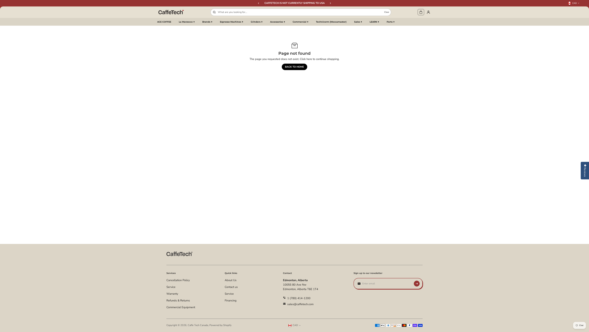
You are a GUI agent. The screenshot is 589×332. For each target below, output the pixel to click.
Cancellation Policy (178, 280)
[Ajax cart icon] (421, 12)
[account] (428, 12)
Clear (386, 12)
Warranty (172, 294)
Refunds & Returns (178, 300)
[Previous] (259, 3)
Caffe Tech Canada (198, 325)
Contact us (231, 287)
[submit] (417, 284)
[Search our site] (214, 12)
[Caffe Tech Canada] (171, 12)
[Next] (330, 3)
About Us (231, 280)
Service (170, 287)
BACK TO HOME (294, 67)
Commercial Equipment (180, 307)
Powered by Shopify (220, 325)
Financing (231, 300)
